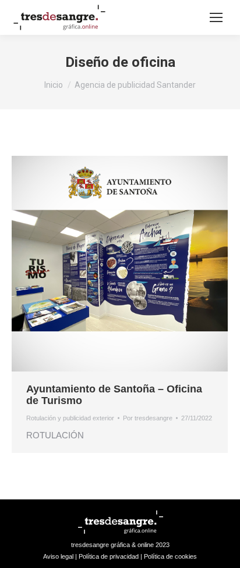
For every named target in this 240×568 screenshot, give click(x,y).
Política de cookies (170, 556)
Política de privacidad (109, 556)
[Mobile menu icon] (216, 17)
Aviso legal (58, 556)
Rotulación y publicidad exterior (70, 418)
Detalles (136, 264)
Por (147, 418)
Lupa (104, 264)
